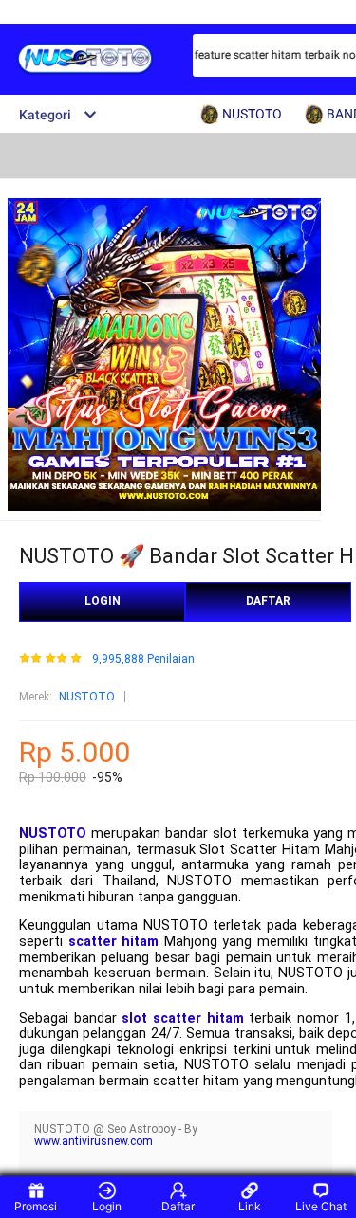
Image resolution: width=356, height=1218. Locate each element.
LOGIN (102, 601)
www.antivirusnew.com (93, 1141)
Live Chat (321, 1206)
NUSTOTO (87, 696)
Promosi (35, 1206)
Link (249, 1206)
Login (107, 1206)
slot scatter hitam (182, 1018)
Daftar (178, 1206)
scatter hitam (113, 942)
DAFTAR (268, 601)
